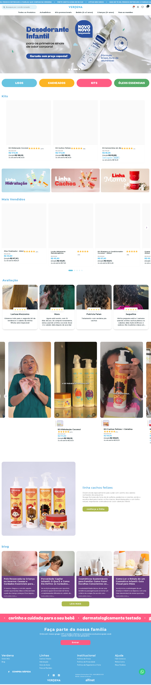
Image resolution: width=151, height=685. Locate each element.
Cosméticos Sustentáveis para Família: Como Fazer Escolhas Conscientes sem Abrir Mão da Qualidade (94, 581)
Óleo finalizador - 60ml (14, 251)
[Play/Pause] (11, 415)
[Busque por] (19, 7)
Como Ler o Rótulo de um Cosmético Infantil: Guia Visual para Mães (130, 581)
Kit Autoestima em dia (111, 148)
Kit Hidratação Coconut (18, 148)
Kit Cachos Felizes (63, 148)
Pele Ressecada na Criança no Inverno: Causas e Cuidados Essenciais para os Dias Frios (19, 581)
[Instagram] (53, 675)
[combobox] (19, 7)
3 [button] (74, 69)
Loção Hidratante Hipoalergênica (58, 252)
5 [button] (82, 69)
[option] (75, 44)
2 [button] (71, 69)
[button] (7, 44)
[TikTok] (59, 675)
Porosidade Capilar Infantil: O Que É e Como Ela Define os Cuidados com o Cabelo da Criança (55, 581)
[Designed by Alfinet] (90, 680)
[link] (39, 499)
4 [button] (78, 69)
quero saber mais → (10, 596)
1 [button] (69, 69)
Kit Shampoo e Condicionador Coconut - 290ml (110, 252)
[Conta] (138, 7)
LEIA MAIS (75, 604)
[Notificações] (133, 7)
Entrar (75, 642)
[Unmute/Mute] (48, 415)
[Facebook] (48, 675)
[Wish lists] (142, 7)
